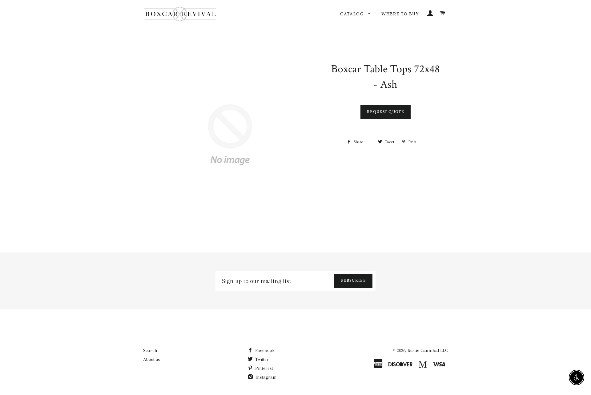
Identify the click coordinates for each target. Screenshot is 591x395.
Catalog (352, 14)
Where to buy (400, 14)
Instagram (265, 377)
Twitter (261, 359)
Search (150, 350)
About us (151, 359)
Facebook (264, 350)
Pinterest (263, 368)
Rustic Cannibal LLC (428, 350)
